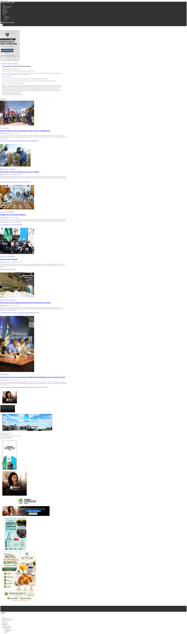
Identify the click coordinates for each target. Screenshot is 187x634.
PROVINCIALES (5, 11)
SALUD (5, 20)
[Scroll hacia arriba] (1, 613)
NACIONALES (5, 10)
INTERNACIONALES (7, 17)
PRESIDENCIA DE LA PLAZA (7, 6)
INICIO (4, 5)
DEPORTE (4, 13)
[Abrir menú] (1, 25)
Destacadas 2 (6, 169)
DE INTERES (6, 18)
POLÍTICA (4, 9)
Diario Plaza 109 (6, 68)
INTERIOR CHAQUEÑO (6, 7)
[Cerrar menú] (0, 615)
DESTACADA (4, 63)
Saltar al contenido (4, 1)
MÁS (3, 627)
